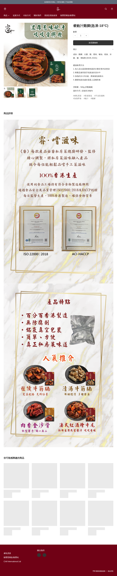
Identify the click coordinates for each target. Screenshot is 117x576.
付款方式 (27, 15)
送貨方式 (16, 15)
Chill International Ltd (12, 561)
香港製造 (88, 96)
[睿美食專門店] (58, 9)
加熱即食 (77, 98)
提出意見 (110, 571)
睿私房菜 (77, 96)
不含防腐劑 (100, 96)
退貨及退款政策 (50, 15)
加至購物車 (93, 43)
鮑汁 (86, 98)
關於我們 (37, 15)
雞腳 (93, 98)
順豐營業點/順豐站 (67, 15)
